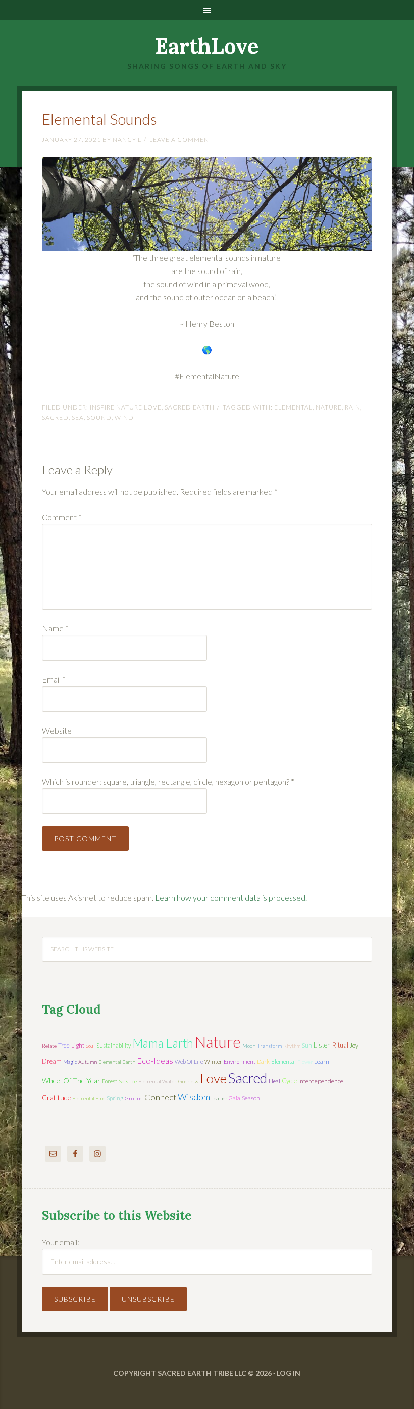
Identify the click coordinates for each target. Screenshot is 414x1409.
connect (160, 1097)
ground (134, 1098)
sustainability (113, 1045)
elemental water (157, 1081)
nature (329, 407)
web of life (189, 1061)
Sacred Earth (190, 407)
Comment (62, 517)
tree (64, 1045)
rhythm (291, 1045)
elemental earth (116, 1062)
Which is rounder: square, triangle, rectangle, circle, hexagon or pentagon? (168, 781)
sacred (55, 417)
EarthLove (207, 46)
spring (115, 1098)
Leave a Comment (181, 139)
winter (213, 1061)
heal (274, 1081)
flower (305, 1062)
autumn (87, 1062)
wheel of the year (71, 1080)
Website (57, 730)
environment (239, 1061)
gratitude (56, 1098)
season (251, 1098)
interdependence (320, 1081)
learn (321, 1061)
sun (307, 1045)
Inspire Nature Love (126, 407)
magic (70, 1062)
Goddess (188, 1081)
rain (352, 407)
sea (78, 417)
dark (263, 1061)
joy (354, 1045)
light (77, 1045)
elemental (293, 407)
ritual (340, 1045)
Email (54, 679)
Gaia (234, 1098)
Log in (288, 1373)
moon (248, 1045)
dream (52, 1061)
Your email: (60, 1242)
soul (90, 1045)
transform (269, 1045)
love (213, 1078)
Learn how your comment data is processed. (231, 897)
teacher (219, 1098)
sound (99, 417)
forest (109, 1081)
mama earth (162, 1043)
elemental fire (88, 1098)
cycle (289, 1081)
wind (124, 417)
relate (49, 1045)
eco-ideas (155, 1061)
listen (322, 1045)
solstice (128, 1081)
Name (55, 628)
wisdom (194, 1096)
